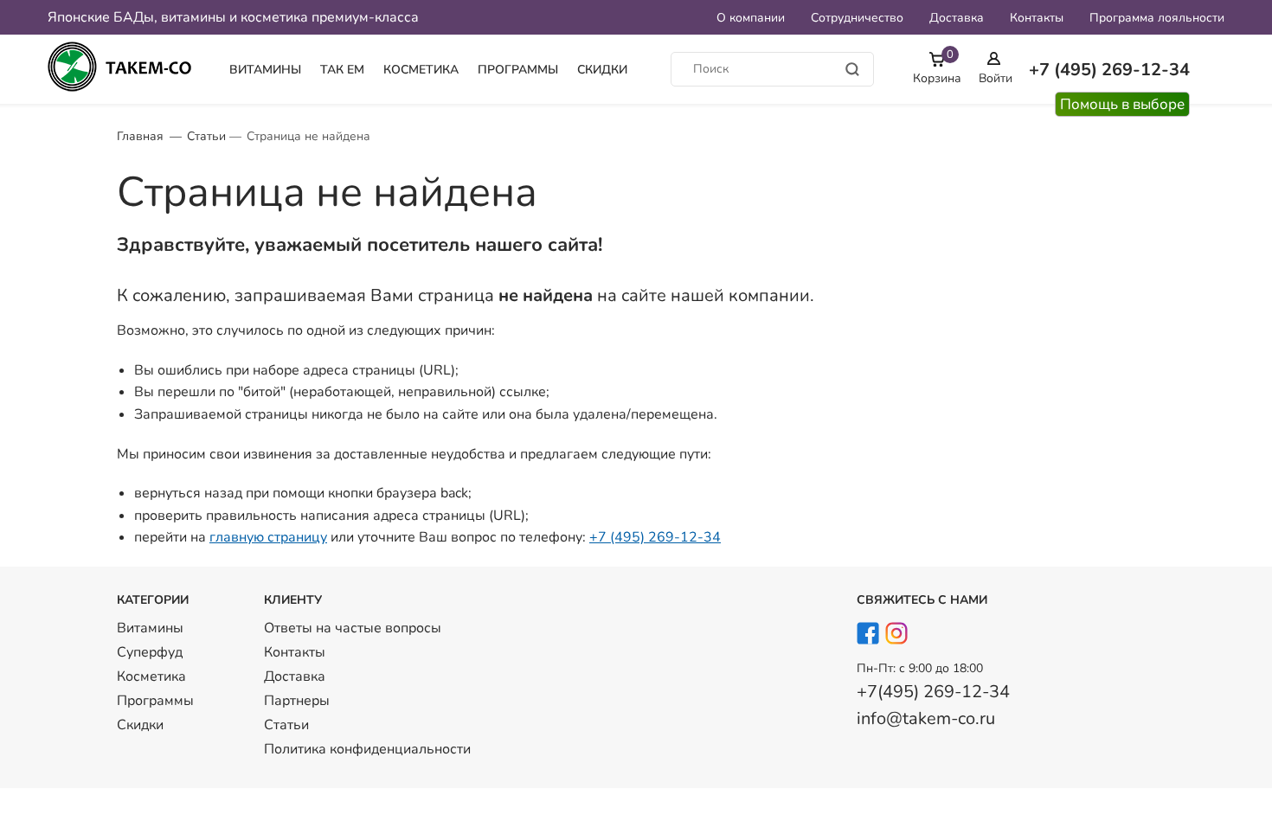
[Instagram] (897, 636)
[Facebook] (868, 636)
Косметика (421, 69)
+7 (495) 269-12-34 (655, 537)
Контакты (1036, 18)
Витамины (265, 69)
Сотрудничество (857, 18)
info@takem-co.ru (926, 718)
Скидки (602, 69)
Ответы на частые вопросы (352, 628)
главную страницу (268, 537)
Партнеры (297, 700)
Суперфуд (150, 652)
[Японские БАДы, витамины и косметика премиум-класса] (125, 69)
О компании (750, 18)
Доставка (956, 18)
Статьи (206, 136)
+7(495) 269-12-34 (933, 691)
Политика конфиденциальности (367, 749)
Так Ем (342, 69)
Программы (518, 69)
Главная (140, 136)
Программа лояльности (1156, 18)
